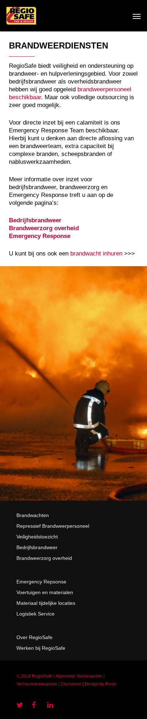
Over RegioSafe (34, 637)
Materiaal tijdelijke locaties (45, 603)
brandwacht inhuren (96, 253)
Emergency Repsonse (41, 581)
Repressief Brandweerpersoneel (52, 526)
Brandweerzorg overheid (44, 558)
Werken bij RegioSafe (40, 648)
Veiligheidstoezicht (37, 537)
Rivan (111, 684)
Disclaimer (71, 684)
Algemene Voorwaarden (78, 676)
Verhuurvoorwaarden (36, 684)
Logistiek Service (35, 614)
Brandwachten (32, 515)
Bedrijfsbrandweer (36, 547)
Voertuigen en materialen (44, 592)
